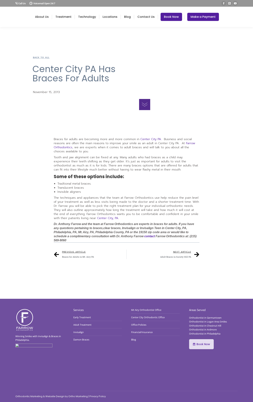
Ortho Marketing (78, 396)
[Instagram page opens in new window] (229, 3)
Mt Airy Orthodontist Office (146, 310)
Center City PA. (151, 139)
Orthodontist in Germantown (205, 317)
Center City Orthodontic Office (148, 317)
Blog (133, 339)
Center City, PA (107, 218)
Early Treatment (82, 317)
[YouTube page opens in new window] (235, 3)
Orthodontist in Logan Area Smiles (208, 321)
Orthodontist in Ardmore (203, 329)
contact (150, 236)
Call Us (22, 3)
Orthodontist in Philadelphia (204, 333)
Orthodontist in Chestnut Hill (205, 325)
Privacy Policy (97, 396)
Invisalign (78, 332)
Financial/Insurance (142, 332)
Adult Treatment (82, 324)
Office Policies (138, 324)
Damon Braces (81, 339)
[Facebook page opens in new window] (223, 3)
